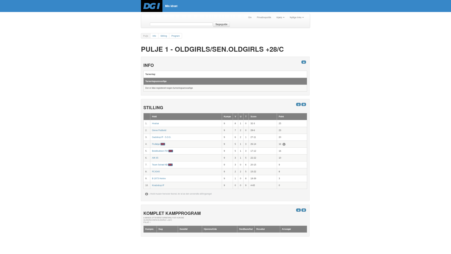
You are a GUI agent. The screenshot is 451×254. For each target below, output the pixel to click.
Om (250, 17)
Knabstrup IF (158, 185)
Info (154, 35)
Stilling (163, 35)
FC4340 (156, 171)
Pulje (145, 35)
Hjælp (279, 17)
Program (175, 35)
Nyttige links (296, 17)
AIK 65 (155, 158)
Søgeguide (221, 24)
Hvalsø (155, 123)
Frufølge (156, 144)
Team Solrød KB (160, 165)
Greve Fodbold (159, 130)
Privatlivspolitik (264, 17)
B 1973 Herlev (159, 178)
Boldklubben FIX (160, 151)
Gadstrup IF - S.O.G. (161, 137)
